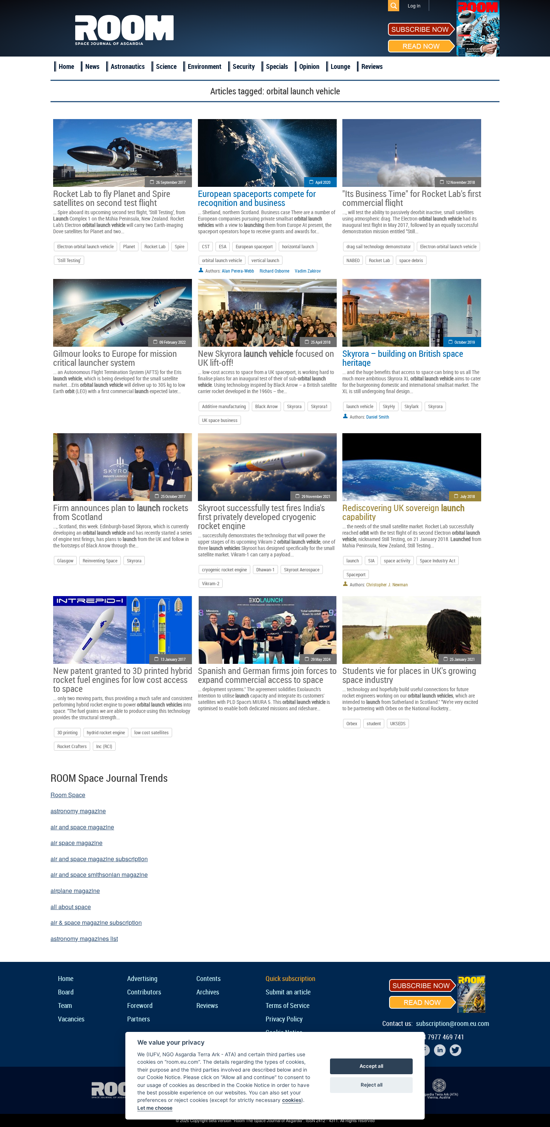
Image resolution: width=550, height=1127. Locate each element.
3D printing (67, 732)
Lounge (340, 66)
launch (352, 560)
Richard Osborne (274, 271)
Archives (207, 992)
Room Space (68, 794)
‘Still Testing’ (69, 260)
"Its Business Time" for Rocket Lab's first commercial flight (411, 198)
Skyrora (294, 406)
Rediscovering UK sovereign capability (403, 512)
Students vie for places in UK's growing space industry (409, 675)
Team (65, 1005)
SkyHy (389, 406)
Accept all (371, 1066)
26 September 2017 (171, 182)
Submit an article (288, 992)
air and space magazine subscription (99, 858)
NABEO (353, 260)
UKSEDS (398, 723)
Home (66, 66)
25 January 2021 (462, 659)
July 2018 (467, 496)
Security (244, 66)
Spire (179, 246)
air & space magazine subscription (96, 922)
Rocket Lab (154, 246)
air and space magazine (82, 827)
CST (206, 246)
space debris (411, 260)
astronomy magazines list (84, 938)
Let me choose (154, 1108)
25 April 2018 (320, 342)
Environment (204, 66)
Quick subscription (290, 978)
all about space (71, 906)
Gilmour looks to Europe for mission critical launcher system (115, 358)
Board (66, 992)
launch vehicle (359, 406)
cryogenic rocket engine (224, 569)
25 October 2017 (173, 496)
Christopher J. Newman (387, 584)
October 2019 (465, 342)
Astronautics (128, 66)
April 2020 (322, 182)
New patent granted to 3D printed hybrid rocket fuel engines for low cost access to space (122, 679)
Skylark (411, 406)
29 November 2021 (316, 496)
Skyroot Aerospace (302, 569)
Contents (208, 978)
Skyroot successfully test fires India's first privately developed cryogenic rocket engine (261, 516)
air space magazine (77, 842)
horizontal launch (298, 246)
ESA (222, 246)
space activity (397, 560)
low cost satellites (151, 732)
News (92, 66)
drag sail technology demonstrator (378, 246)
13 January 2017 (173, 659)
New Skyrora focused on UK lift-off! (266, 358)
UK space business (220, 420)
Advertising (142, 978)
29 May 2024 (320, 659)
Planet (129, 246)
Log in (414, 5)
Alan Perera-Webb (238, 271)
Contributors (144, 992)
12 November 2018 (460, 182)
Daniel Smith (377, 417)
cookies (291, 1100)
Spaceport (356, 574)
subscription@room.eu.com (452, 1023)
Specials (277, 66)
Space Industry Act (437, 560)
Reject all (371, 1085)
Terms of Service (287, 1005)
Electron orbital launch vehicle (85, 246)
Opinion (309, 66)
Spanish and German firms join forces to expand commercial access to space (267, 675)
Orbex (351, 723)
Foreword (140, 1005)
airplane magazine (75, 890)
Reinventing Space (100, 560)
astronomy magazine (78, 810)
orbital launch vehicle (222, 260)
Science (166, 66)
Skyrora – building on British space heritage (402, 358)
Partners (138, 1019)
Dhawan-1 (265, 569)
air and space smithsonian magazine (99, 874)
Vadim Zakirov (308, 271)
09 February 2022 (172, 342)
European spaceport (254, 246)
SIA (371, 560)
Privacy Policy (284, 1019)
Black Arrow (266, 406)
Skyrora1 (319, 406)
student (374, 723)
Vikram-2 (210, 583)
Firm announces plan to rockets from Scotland (120, 512)
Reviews (372, 66)
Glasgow (65, 560)
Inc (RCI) (104, 746)
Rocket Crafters (72, 746)
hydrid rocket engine (106, 732)
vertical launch (265, 260)
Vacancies (71, 1019)
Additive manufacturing (224, 406)
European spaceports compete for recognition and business (257, 198)
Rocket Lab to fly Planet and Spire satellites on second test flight (111, 198)
